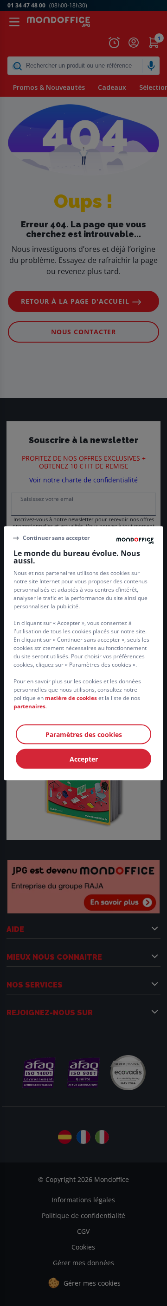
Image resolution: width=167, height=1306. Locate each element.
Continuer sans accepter (56, 538)
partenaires (29, 706)
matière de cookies (71, 697)
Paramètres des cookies (83, 734)
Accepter (84, 758)
